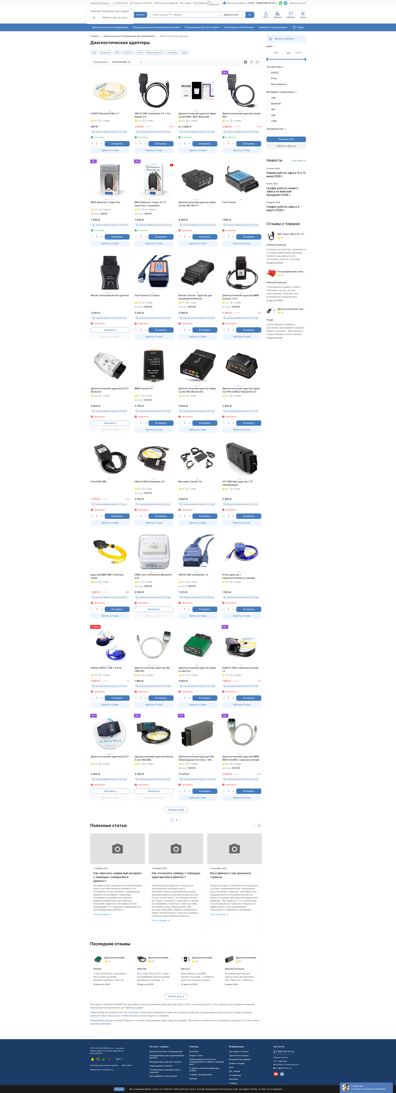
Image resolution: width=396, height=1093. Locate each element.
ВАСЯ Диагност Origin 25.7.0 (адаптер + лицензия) (150, 204)
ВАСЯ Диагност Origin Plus (105, 202)
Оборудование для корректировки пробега (156, 27)
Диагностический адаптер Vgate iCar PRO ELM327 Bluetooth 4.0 (241, 390)
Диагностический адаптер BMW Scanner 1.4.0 (240, 297)
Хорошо (119, 1089)
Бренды (193, 1078)
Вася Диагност (155, 52)
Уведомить (110, 330)
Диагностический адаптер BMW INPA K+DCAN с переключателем (240, 758)
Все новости (299, 160)
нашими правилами (100, 1023)
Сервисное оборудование (272, 27)
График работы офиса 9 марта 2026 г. (283, 208)
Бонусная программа (239, 1059)
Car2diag (172, 52)
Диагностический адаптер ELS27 (110, 756)
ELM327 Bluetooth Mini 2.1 (105, 113)
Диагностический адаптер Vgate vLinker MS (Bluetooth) (197, 390)
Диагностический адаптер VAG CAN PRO (152, 669)
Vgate (185, 52)
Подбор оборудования (200, 1074)
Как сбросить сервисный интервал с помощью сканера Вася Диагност (117, 877)
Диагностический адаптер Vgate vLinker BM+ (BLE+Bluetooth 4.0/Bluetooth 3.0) (197, 115)
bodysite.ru (108, 1070)
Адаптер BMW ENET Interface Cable (107, 576)
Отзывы (233, 1083)
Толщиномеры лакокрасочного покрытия (165, 1070)
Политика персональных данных (104, 1065)
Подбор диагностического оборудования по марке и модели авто (206, 1061)
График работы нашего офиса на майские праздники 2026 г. (282, 191)
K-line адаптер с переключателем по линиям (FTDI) (238, 576)
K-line (139, 52)
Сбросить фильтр (286, 146)
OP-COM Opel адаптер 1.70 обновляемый (237, 483)
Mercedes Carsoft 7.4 (190, 481)
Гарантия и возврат (239, 1055)
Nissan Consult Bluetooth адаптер (110, 295)
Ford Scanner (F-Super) (147, 295)
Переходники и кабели (160, 1066)
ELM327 (128, 52)
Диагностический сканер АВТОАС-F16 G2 (300, 309)
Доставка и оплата (238, 1051)
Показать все (176, 809)
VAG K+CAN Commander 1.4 (193, 574)
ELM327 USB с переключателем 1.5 (240, 669)
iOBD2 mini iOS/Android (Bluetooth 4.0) (153, 576)
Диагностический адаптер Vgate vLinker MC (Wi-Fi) (197, 204)
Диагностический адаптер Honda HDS (241, 115)
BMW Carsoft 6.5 (144, 388)
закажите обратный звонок (105, 1015)
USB (94, 52)
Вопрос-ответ (196, 1055)
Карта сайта (127, 1065)
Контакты (193, 1051)
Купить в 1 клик (110, 150)
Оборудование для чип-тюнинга (202, 27)
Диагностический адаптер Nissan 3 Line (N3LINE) (154, 758)
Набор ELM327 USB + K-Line (106, 667)
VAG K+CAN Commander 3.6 (150, 481)
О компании (235, 1075)
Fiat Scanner (229, 202)
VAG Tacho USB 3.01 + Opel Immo (295, 234)
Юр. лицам (185, 3)
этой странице (130, 1012)
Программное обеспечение (239, 27)
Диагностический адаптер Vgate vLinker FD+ (197, 669)
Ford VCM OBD (98, 481)
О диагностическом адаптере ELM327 (204, 1069)
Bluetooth (105, 52)
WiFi (117, 52)
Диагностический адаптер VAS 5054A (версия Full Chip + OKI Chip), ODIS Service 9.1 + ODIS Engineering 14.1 (196, 758)
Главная (94, 36)
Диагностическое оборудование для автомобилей (129, 36)
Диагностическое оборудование (110, 27)
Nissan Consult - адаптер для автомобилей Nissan (195, 297)
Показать (283, 139)
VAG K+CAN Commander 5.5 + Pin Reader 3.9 (152, 115)
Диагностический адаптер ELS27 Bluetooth (110, 390)
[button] (253, 825)
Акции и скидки (237, 1063)
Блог (231, 1067)
